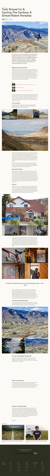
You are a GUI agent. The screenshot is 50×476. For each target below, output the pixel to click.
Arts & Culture (27, 467)
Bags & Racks (19, 464)
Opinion (26, 470)
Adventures (5, 7)
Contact (42, 470)
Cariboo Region (28, 69)
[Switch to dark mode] (47, 474)
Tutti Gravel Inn (15, 54)
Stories (3, 7)
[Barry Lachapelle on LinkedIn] (11, 19)
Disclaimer (28, 474)
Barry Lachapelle (6, 19)
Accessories (19, 470)
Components (19, 467)
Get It (35, 453)
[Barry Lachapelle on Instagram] (10, 19)
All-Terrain (11, 467)
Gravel (10, 464)
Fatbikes (11, 470)
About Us (42, 464)
